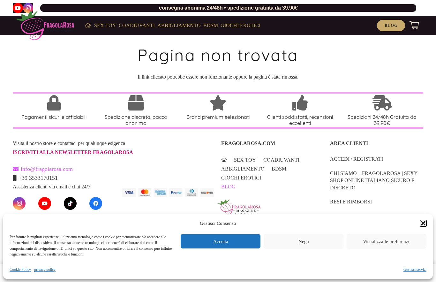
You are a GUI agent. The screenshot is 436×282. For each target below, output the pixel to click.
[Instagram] (28, 8)
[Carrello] (414, 25)
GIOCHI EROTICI (241, 177)
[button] (423, 223)
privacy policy (45, 269)
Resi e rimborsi (351, 201)
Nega (303, 241)
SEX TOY (245, 160)
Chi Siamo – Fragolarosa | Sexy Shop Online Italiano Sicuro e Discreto (373, 180)
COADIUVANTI (281, 160)
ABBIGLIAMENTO (243, 168)
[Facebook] (95, 203)
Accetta (220, 241)
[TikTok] (70, 203)
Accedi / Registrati (356, 159)
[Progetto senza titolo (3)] (266, 211)
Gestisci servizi (414, 269)
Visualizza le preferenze (386, 241)
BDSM (279, 168)
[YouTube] (18, 8)
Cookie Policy (20, 269)
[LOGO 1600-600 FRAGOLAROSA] (45, 26)
